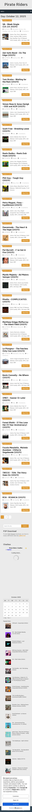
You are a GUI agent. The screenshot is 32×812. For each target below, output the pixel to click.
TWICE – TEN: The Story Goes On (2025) (14, 474)
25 (23, 612)
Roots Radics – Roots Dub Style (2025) (14, 154)
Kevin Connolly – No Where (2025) (15, 376)
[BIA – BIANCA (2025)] (5, 505)
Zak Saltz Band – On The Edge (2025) (14, 54)
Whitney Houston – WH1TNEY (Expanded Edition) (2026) (20, 651)
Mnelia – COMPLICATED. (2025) (14, 300)
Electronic (20, 327)
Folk (14, 232)
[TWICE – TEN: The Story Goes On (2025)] (5, 483)
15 (12, 609)
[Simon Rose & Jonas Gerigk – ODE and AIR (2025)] (5, 114)
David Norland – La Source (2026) (19, 714)
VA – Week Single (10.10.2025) (10, 25)
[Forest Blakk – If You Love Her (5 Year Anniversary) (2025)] (5, 435)
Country (21, 29)
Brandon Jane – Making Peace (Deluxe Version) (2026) (20, 705)
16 (16, 609)
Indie (9, 31)
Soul (17, 31)
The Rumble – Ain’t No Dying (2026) (20, 669)
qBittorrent (22, 535)
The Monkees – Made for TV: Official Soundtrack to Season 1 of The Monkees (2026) (20, 678)
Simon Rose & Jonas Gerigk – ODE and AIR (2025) (15, 105)
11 (23, 606)
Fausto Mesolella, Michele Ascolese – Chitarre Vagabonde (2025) (15, 450)
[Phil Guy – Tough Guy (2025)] (5, 188)
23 (16, 612)
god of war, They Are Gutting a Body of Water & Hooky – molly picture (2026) (20, 733)
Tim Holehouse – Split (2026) (20, 741)
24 (19, 612)
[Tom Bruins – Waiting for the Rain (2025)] (5, 90)
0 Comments (25, 31)
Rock (19, 57)
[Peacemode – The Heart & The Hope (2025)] (5, 237)
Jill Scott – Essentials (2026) (20, 623)
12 (27, 606)
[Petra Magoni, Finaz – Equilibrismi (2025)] (5, 213)
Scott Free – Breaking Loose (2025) (15, 130)
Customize (16, 796)
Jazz (14, 109)
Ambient (15, 327)
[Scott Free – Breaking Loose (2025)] (5, 139)
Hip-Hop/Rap (15, 500)
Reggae (15, 158)
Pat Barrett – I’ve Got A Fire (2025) (14, 251)
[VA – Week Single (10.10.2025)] (5, 36)
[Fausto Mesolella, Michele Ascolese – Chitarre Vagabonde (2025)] (5, 460)
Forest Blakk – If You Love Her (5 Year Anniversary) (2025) (15, 425)
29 (12, 615)
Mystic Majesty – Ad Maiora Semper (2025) (15, 276)
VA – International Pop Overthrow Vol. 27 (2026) (19, 723)
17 (19, 609)
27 (5, 615)
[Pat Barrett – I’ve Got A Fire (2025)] (5, 260)
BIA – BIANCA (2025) (14, 497)
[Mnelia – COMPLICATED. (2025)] (5, 309)
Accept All (16, 804)
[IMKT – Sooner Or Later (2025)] (5, 408)
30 (16, 615)
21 (8, 612)
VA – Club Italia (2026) (18, 659)
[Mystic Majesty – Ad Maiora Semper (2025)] (5, 285)
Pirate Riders (16, 4)
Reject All (15, 800)
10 (19, 606)
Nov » (9, 618)
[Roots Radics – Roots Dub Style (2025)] (5, 164)
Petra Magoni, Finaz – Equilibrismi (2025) (12, 204)
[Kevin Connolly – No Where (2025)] (5, 385)
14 (8, 609)
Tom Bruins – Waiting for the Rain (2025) (14, 80)
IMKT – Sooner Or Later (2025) (13, 399)
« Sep (4, 618)
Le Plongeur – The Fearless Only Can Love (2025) (15, 350)
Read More (26, 43)
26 (27, 612)
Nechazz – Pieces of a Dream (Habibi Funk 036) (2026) (20, 768)
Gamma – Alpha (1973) (18, 759)
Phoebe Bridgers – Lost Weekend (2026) (18, 642)
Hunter (8, 29)
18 (23, 609)
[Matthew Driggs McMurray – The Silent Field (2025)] (5, 334)
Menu (2, 11)
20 (5, 612)
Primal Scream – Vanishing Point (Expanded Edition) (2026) (21, 687)
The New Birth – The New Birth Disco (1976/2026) (20, 750)
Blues (14, 183)
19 (27, 609)
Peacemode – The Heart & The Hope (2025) (14, 228)
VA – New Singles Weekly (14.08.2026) (19, 633)
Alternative (15, 29)
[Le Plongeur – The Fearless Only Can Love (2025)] (5, 361)
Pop (12, 31)
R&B (15, 31)
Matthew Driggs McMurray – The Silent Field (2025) (15, 323)
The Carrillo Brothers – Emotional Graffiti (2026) (19, 696)
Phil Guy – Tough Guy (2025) (12, 179)
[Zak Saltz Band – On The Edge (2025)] (5, 65)
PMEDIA (8, 57)
